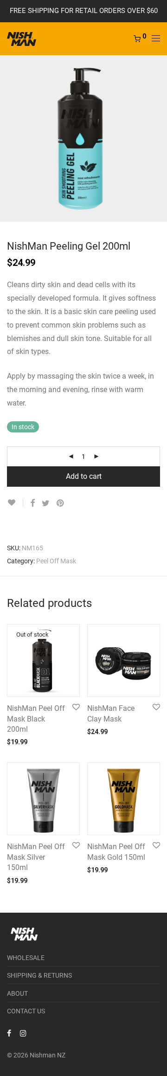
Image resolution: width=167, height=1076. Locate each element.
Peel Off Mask (56, 561)
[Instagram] (23, 1033)
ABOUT (17, 993)
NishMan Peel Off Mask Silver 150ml (36, 857)
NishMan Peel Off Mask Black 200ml (36, 719)
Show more (54, 741)
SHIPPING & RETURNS (39, 975)
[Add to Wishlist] (15, 503)
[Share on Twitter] (46, 503)
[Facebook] (9, 1033)
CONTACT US (26, 1011)
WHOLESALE (26, 957)
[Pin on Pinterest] (61, 503)
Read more (17, 741)
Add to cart (84, 476)
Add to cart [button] (99, 731)
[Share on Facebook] (32, 503)
